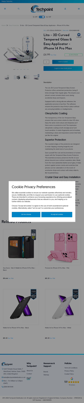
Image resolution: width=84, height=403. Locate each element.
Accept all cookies (57, 214)
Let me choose (26, 214)
